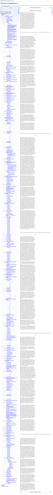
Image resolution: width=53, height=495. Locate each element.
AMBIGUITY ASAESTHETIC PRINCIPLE (11, 79)
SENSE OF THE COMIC (9, 358)
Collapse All (3, 486)
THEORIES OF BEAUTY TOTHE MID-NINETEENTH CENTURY (11, 162)
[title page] (7, 15)
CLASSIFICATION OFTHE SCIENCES (11, 356)
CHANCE (9, 288)
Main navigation (11, 0)
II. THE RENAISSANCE (9, 150)
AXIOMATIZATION (9, 132)
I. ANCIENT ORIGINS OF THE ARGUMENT (11, 478)
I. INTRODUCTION (9, 364)
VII (9, 140)
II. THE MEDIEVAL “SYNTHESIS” (10, 479)
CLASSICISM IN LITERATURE (10, 348)
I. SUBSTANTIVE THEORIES (10, 243)
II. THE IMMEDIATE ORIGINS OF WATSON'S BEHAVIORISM (10, 188)
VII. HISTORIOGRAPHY (9, 386)
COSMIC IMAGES (8, 390)
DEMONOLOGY (9, 474)
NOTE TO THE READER (8, 43)
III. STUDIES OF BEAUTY (9, 181)
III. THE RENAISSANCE (9, 353)
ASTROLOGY (8, 115)
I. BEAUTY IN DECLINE (9, 179)
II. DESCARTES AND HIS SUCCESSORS (11, 266)
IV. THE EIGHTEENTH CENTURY (11, 153)
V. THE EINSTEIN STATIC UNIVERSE (11, 409)
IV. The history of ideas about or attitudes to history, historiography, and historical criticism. (12, 34)
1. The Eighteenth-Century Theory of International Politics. (11, 154)
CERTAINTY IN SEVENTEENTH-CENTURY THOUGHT (10, 274)
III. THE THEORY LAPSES (9, 106)
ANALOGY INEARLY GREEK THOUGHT (11, 81)
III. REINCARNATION (10, 468)
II (10, 49)
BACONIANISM (9, 142)
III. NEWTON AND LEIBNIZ (9, 267)
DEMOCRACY (8, 472)
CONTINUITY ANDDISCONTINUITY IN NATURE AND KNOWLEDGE (11, 378)
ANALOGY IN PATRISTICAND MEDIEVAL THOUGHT (10, 86)
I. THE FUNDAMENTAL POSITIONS (11, 164)
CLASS (9, 346)
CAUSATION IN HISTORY (10, 241)
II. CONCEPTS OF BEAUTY (9, 180)
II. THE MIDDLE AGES (9, 318)
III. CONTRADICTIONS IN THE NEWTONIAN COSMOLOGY (10, 406)
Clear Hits (2, 485)
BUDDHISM (8, 217)
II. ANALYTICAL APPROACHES (10, 244)
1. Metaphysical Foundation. (11, 172)
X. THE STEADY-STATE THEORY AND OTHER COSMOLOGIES (11, 417)
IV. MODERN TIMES (9, 354)
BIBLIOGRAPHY (9, 46)
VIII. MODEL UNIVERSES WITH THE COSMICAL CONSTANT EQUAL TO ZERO (11, 414)
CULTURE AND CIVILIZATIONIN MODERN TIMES (10, 436)
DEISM (9, 470)
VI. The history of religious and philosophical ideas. (11, 37)
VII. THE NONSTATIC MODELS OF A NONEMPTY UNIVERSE (11, 412)
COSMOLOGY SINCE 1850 (9, 402)
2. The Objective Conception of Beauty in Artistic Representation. (12, 167)
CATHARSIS (8, 237)
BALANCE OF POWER (9, 147)
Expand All (6, 486)
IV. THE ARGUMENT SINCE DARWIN (11, 482)
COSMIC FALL (9, 388)
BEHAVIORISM (8, 184)
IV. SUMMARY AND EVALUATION (10, 191)
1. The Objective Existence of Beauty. (11, 165)
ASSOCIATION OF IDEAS (9, 113)
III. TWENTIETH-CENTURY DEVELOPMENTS (9, 445)
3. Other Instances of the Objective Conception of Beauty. (11, 168)
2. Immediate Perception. (11, 173)
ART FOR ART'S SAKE (9, 111)
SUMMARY (8, 182)
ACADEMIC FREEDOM (9, 47)
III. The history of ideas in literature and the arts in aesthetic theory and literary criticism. (12, 32)
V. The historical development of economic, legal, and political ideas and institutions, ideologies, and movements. (12, 36)
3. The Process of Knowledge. (11, 174)
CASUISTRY (9, 235)
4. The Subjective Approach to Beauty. (12, 169)
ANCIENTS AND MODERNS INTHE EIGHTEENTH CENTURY (11, 93)
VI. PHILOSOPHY (9, 385)
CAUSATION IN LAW (9, 252)
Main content (7, 0)
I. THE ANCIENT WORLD (9, 149)
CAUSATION (9, 239)
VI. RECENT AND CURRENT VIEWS (10, 109)
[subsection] (8, 133)
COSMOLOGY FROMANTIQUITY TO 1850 (11, 400)
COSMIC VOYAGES (8, 395)
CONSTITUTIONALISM (9, 371)
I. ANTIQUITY (9, 351)
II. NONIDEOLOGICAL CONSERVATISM (11, 365)
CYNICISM (8, 447)
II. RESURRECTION (10, 467)
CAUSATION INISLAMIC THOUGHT (11, 246)
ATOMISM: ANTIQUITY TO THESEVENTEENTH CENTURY (9, 118)
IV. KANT (8, 107)
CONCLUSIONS (9, 369)
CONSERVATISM (8, 363)
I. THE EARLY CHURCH (9, 317)
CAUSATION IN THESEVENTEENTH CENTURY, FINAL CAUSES (11, 269)
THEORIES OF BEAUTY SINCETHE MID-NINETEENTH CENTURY (11, 177)
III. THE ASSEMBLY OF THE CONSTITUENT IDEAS (9, 152)
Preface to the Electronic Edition (9, 16)
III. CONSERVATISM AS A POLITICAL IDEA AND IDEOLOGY (11, 366)
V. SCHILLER (8, 108)
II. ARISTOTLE (9, 105)
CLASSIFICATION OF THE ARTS (10, 350)
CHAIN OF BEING (8, 279)
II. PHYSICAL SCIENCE (9, 380)
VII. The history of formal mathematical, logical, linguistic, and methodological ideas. (12, 39)
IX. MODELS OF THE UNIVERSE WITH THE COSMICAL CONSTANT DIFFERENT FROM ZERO (11, 416)
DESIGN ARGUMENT (9, 476)
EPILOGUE (8, 70)
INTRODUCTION (9, 185)
